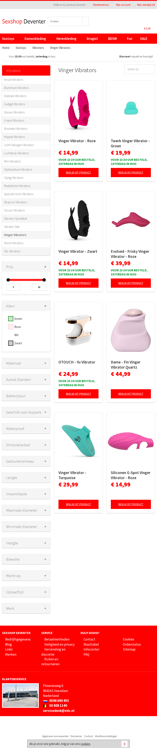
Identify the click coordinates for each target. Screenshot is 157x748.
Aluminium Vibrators (16, 88)
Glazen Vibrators (14, 112)
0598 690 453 (59, 700)
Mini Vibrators (12, 161)
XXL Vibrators (12, 251)
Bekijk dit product (78, 172)
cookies (85, 744)
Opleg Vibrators (13, 178)
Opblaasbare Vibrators (18, 169)
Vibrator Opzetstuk (15, 218)
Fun (129, 38)
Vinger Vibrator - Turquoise (72, 475)
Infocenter (91, 649)
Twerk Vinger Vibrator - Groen (130, 143)
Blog (8, 644)
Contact (89, 639)
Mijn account (123, 5)
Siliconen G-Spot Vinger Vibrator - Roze (130, 475)
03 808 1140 (58, 705)
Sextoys (8, 38)
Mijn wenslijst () (146, 5)
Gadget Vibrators (14, 104)
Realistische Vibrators (17, 186)
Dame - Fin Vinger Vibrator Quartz (125, 365)
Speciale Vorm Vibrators (18, 194)
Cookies (128, 639)
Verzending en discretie (53, 651)
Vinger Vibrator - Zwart (77, 251)
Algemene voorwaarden (55, 736)
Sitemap (129, 649)
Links (9, 649)
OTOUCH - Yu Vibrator (76, 362)
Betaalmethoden (57, 639)
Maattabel (91, 644)
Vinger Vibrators (15, 235)
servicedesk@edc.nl (58, 710)
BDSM (112, 38)
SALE (143, 38)
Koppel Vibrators (14, 137)
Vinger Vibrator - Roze (77, 140)
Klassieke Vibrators (15, 129)
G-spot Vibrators (14, 120)
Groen (18, 319)
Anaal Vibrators (13, 80)
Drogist (92, 38)
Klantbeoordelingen (106, 736)
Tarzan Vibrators (14, 210)
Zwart (18, 343)
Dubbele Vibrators (15, 96)
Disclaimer (76, 736)
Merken (10, 654)
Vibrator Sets (12, 227)
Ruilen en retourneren (50, 661)
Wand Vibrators (13, 243)
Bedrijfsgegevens (18, 639)
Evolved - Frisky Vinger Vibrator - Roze (130, 254)
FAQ (86, 654)
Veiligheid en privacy (59, 644)
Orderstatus (132, 644)
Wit (16, 335)
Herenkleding (66, 38)
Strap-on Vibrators (15, 202)
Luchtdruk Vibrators (16, 153)
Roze (17, 327)
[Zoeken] (85, 21)
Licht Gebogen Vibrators (19, 145)
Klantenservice (101, 5)
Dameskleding (35, 38)
